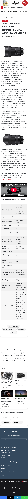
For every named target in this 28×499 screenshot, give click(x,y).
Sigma (14, 333)
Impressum (3, 475)
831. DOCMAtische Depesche (8, 457)
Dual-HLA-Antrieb (9, 329)
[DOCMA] (12, 11)
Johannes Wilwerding (7, 36)
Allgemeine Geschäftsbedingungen (9, 471)
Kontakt (3, 468)
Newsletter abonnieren (6, 465)
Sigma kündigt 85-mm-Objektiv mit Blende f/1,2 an (21, 382)
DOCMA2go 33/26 (5, 455)
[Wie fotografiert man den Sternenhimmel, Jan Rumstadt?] (21, 393)
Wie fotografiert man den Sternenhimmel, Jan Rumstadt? (20, 400)
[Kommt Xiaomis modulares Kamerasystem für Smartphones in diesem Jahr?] (7, 393)
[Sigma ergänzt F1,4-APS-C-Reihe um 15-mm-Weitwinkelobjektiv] (7, 376)
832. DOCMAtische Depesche (8, 450)
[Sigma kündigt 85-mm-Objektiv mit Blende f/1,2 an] (21, 375)
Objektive (10, 17)
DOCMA (25, 481)
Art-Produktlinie (14, 326)
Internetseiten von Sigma (8, 179)
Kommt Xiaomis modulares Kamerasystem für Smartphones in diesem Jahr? (6, 401)
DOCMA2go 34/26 (5, 452)
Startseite (5, 17)
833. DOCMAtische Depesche (8, 447)
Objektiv (21, 329)
